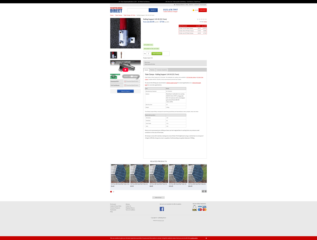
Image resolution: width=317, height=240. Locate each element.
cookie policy (194, 238)
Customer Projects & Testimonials (115, 208)
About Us (191, 4)
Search (153, 10)
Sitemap (128, 204)
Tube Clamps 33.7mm (150, 64)
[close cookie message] (206, 238)
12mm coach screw (171, 82)
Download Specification (132, 81)
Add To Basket (157, 53)
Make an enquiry (125, 91)
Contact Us (196, 4)
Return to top (158, 197)
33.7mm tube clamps (191, 77)
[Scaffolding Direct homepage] (174, 5)
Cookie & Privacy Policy (115, 206)
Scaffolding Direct (116, 10)
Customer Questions (162, 70)
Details (146, 70)
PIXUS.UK (161, 220)
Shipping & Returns (180, 4)
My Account (203, 4)
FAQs (187, 4)
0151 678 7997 (170, 9)
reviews (205, 21)
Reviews (152, 70)
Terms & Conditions (130, 209)
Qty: (145, 53)
